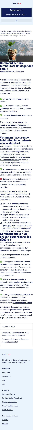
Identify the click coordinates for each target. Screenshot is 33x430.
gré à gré (6, 225)
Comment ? (6, 376)
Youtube (5, 424)
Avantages (6, 372)
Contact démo (7, 410)
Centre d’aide (11, 31)
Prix (3, 380)
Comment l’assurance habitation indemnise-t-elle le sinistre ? (15, 334)
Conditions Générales (10, 406)
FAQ (3, 384)
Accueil (2, 31)
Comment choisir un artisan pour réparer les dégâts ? (15, 340)
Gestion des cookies (9, 402)
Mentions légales (8, 394)
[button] (16, 20)
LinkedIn (5, 420)
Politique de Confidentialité (12, 398)
